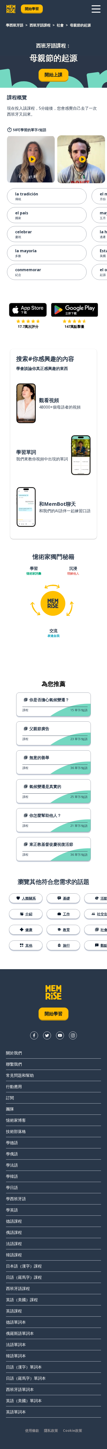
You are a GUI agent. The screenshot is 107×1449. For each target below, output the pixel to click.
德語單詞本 (16, 1322)
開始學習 (32, 8)
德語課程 (14, 1221)
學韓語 (12, 1176)
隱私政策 (51, 1430)
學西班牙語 (14, 25)
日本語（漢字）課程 (24, 1266)
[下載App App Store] (28, 310)
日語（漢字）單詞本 (24, 1367)
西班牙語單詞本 (20, 1389)
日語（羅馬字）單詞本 (26, 1378)
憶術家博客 (16, 1120)
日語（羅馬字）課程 (24, 1277)
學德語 (12, 1142)
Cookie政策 (72, 1430)
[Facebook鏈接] (34, 1035)
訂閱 (10, 1098)
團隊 (10, 1109)
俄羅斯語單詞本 (20, 1333)
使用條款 (32, 1430)
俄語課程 (14, 1232)
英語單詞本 (16, 1412)
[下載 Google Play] (74, 310)
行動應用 (14, 1086)
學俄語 (12, 1154)
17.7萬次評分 (28, 326)
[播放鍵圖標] (32, 159)
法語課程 (14, 1243)
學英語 (12, 1210)
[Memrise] (11, 9)
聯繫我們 (14, 1064)
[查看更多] (96, 9)
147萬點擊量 (74, 326)
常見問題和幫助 (20, 1075)
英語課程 (14, 1311)
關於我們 (14, 1053)
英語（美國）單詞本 (24, 1400)
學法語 (12, 1165)
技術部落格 (16, 1131)
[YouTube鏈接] (60, 1035)
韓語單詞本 (16, 1356)
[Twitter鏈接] (47, 1035)
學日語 (12, 1187)
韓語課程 (14, 1255)
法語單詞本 (16, 1344)
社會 (60, 25)
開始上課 (53, 75)
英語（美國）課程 (22, 1299)
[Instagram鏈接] (73, 1035)
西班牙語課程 (40, 25)
